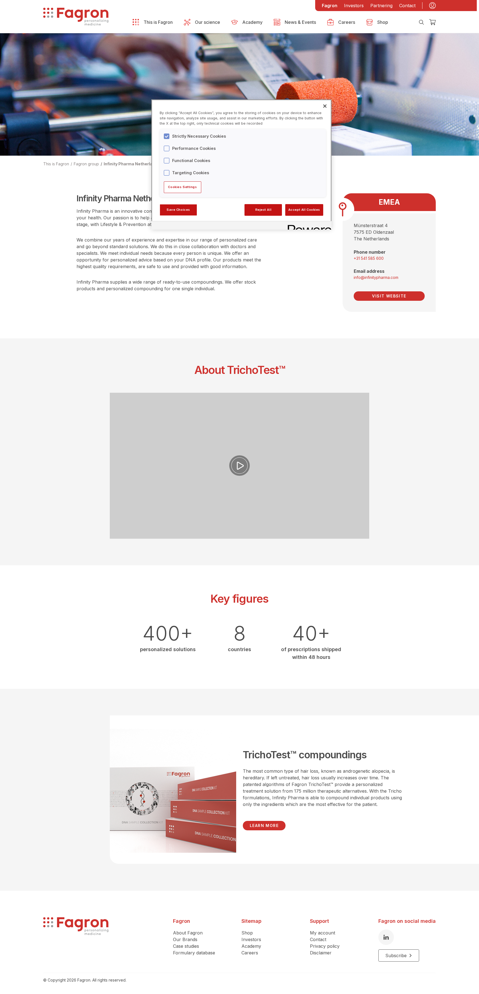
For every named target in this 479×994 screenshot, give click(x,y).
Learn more (264, 825)
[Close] (325, 106)
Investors (354, 5)
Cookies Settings (182, 187)
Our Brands (185, 939)
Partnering (381, 5)
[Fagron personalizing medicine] (75, 939)
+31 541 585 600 (369, 258)
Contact (407, 5)
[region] (241, 164)
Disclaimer (321, 953)
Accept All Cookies (304, 210)
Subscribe (396, 955)
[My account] (432, 5)
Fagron (329, 5)
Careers (249, 953)
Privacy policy (325, 946)
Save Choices (178, 210)
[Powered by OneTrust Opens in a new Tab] (308, 226)
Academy (251, 946)
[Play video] (239, 465)
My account (322, 933)
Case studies (186, 946)
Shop (247, 933)
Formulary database (194, 953)
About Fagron (188, 933)
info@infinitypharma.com (376, 277)
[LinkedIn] (386, 937)
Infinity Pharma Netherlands (132, 163)
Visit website (389, 296)
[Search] (421, 22)
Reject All (263, 210)
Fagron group (86, 163)
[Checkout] (432, 22)
